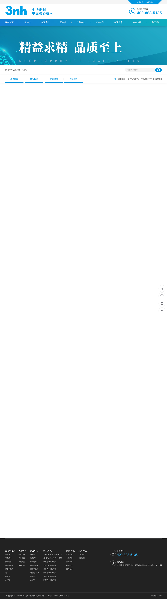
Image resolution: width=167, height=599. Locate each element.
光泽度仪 (45, 22)
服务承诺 (22, 558)
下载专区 (82, 554)
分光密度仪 (9, 562)
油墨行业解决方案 (49, 576)
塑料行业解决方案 (49, 569)
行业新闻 (69, 562)
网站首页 (9, 22)
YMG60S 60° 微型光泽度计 (150, 374)
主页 (129, 79)
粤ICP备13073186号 (61, 596)
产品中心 (81, 22)
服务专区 (137, 22)
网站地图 (154, 596)
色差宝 (24, 70)
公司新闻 (69, 558)
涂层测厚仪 (9, 565)
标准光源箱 (9, 569)
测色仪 (17, 70)
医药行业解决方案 (49, 580)
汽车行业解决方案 (49, 573)
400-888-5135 (162, 288)
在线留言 (140, 2)
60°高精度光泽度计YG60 (22, 374)
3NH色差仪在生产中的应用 (52, 558)
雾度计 (7, 576)
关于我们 (156, 22)
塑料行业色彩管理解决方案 (52, 554)
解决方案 (118, 22)
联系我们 (150, 2)
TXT (160, 596)
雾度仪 (63, 22)
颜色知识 (69, 569)
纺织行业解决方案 (49, 565)
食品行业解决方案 (49, 562)
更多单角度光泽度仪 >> (151, 489)
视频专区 (82, 558)
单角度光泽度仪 (155, 79)
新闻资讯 (100, 22)
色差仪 (28, 22)
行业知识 (69, 565)
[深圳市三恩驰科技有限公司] (16, 12)
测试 (6, 573)
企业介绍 (22, 554)
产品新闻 (69, 554)
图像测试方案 (35, 573)
